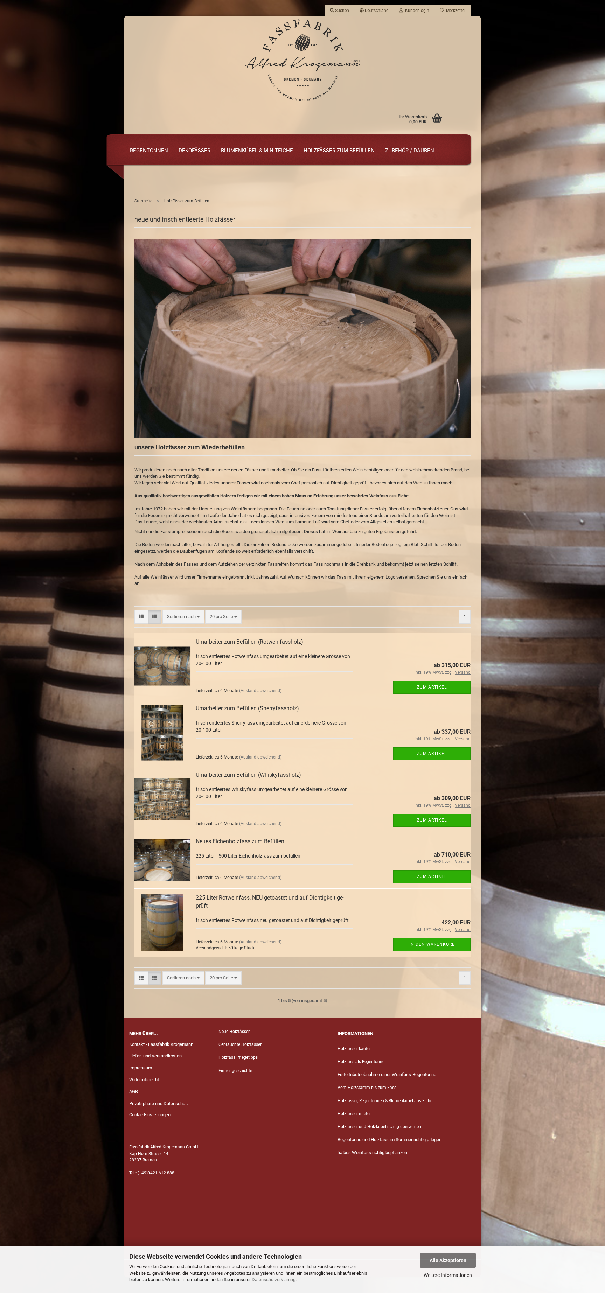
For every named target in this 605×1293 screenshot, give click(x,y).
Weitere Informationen (448, 1275)
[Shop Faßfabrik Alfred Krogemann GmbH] (302, 60)
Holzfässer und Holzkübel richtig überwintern (380, 1126)
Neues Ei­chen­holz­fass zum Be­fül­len (240, 841)
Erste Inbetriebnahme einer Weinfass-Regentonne (387, 1074)
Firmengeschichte (235, 1070)
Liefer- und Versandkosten (155, 1055)
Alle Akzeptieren (448, 1260)
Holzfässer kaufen (355, 1048)
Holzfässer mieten (355, 1113)
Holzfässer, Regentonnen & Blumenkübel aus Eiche (385, 1100)
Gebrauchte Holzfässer (240, 1044)
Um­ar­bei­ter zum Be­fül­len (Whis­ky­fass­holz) (248, 774)
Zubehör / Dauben (409, 150)
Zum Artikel (432, 687)
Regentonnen (149, 150)
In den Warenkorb (432, 944)
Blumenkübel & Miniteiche (257, 150)
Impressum (140, 1067)
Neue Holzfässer (234, 1031)
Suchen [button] (341, 10)
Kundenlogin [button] (416, 10)
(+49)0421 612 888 (156, 1172)
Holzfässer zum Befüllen (339, 150)
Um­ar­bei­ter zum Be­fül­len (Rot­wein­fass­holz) (249, 641)
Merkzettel (454, 10)
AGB (133, 1091)
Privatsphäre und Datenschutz (159, 1103)
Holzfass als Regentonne (361, 1061)
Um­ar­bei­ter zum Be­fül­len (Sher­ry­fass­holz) (247, 708)
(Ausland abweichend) (260, 690)
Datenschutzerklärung (273, 1279)
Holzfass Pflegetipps (238, 1057)
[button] (374, 10)
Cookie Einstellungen (150, 1114)
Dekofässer (194, 150)
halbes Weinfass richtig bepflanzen (372, 1152)
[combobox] (183, 617)
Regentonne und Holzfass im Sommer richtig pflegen (389, 1139)
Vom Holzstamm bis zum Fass (367, 1087)
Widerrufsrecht (144, 1079)
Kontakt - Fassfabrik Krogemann (161, 1044)
